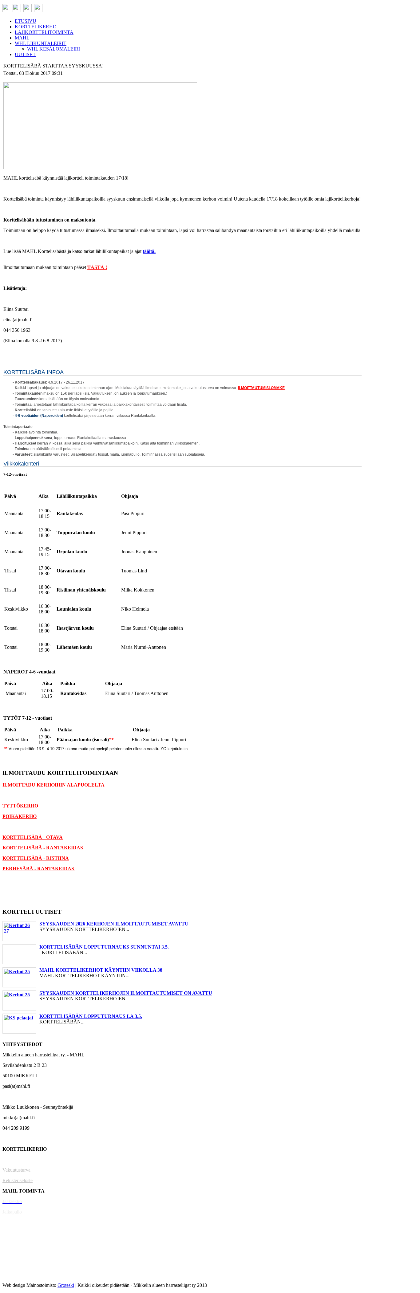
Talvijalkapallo (16, 1243)
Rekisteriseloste (17, 1180)
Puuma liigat (14, 1264)
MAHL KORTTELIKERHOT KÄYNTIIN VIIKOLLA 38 (100, 970)
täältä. (149, 251)
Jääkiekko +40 (16, 1274)
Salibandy (12, 1222)
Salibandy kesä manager (26, 1232)
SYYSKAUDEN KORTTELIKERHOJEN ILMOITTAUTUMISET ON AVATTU (125, 993)
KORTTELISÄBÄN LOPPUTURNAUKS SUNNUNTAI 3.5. (104, 946)
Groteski (65, 1285)
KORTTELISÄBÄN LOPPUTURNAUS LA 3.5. (90, 1016)
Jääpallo (10, 1253)
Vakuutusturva (16, 1170)
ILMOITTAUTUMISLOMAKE (261, 388)
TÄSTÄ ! (97, 267)
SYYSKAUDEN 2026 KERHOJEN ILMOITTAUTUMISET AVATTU (113, 923)
